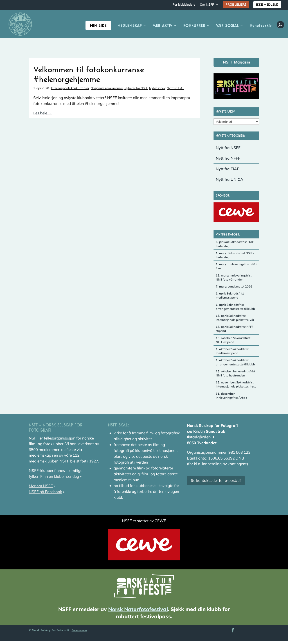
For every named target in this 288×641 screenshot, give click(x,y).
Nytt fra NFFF (228, 158)
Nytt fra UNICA (229, 179)
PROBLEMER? (235, 4)
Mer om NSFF (41, 485)
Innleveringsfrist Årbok (231, 395)
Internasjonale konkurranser (70, 88)
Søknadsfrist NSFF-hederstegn (235, 255)
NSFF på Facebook (45, 491)
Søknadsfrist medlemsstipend (230, 295)
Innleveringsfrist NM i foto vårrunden (234, 277)
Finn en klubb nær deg (59, 476)
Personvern (79, 630)
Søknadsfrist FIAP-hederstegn (236, 244)
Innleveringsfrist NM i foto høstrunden (235, 373)
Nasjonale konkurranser (107, 88)
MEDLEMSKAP (129, 26)
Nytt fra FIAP (175, 88)
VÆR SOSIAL (227, 26)
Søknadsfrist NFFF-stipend (235, 329)
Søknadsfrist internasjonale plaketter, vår (235, 318)
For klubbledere (184, 5)
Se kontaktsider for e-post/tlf (216, 480)
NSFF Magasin (236, 62)
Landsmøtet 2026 (234, 286)
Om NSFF (207, 5)
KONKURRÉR (194, 26)
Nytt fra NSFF (228, 147)
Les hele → (42, 113)
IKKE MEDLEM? (267, 4)
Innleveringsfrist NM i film (236, 266)
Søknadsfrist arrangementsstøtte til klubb (235, 306)
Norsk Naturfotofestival (138, 609)
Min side (98, 25)
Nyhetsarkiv (261, 26)
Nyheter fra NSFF (136, 88)
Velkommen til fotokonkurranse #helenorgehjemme (88, 74)
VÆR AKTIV (163, 26)
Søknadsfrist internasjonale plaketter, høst (236, 384)
